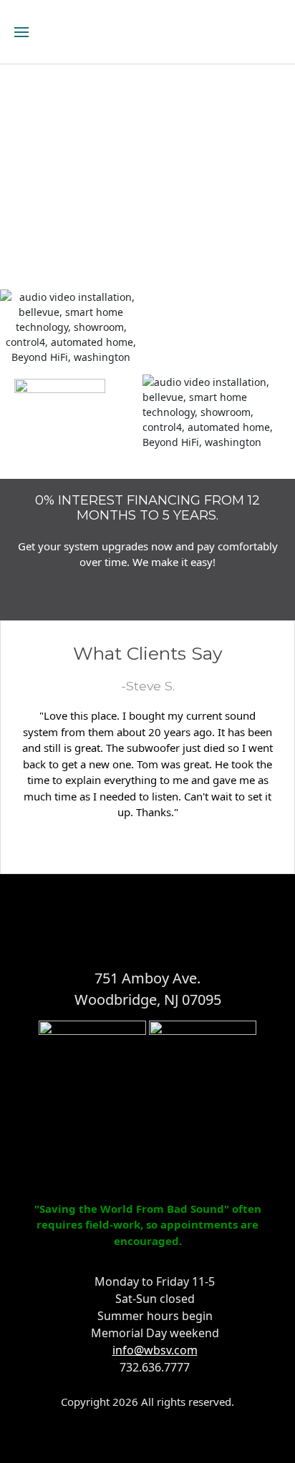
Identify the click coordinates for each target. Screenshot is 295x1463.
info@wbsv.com (155, 1350)
